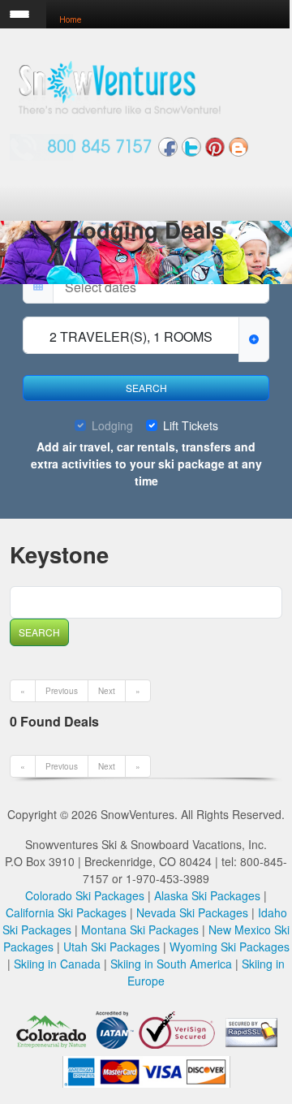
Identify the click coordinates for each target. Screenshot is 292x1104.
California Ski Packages (66, 912)
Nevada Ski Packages (192, 912)
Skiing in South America (171, 963)
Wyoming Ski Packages (230, 946)
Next (106, 690)
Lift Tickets (190, 425)
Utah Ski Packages (111, 946)
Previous (61, 690)
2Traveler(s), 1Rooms (131, 336)
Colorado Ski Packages (84, 895)
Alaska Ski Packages (207, 895)
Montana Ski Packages (140, 929)
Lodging (112, 425)
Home (70, 20)
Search (146, 388)
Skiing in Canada (57, 963)
